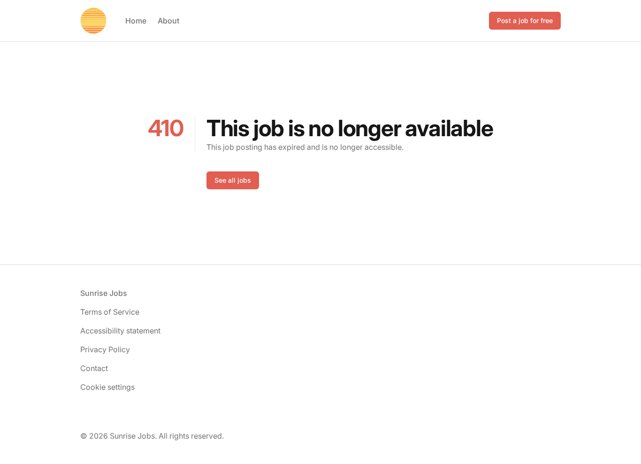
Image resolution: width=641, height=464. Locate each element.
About (168, 20)
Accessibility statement (120, 330)
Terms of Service (109, 312)
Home (135, 20)
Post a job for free (525, 20)
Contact (94, 368)
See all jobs (232, 180)
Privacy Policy (105, 349)
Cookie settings (107, 387)
